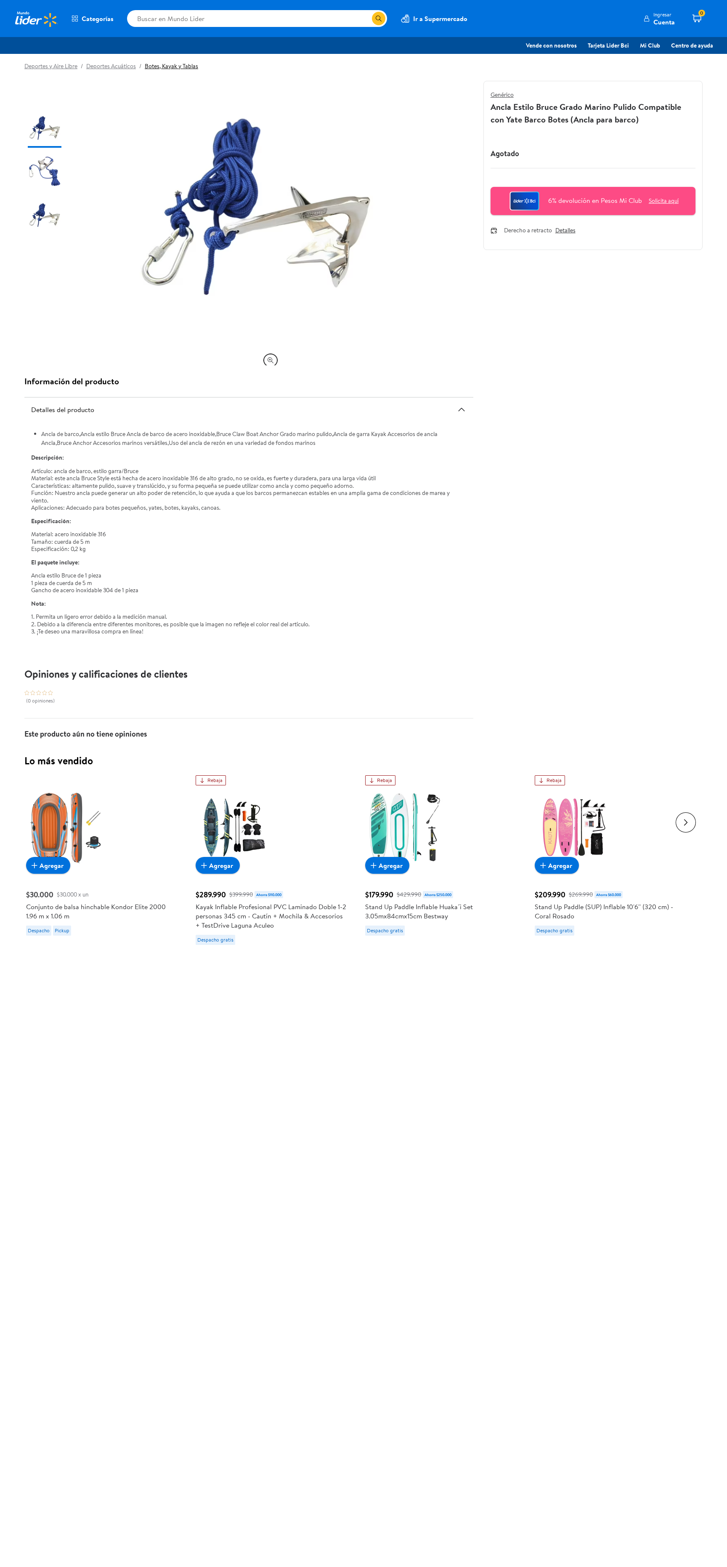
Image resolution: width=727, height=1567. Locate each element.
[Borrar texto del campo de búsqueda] (365, 18)
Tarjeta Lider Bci (608, 45)
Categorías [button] (98, 18)
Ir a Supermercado (440, 18)
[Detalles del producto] (461, 409)
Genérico (502, 94)
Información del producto (71, 381)
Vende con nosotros (551, 45)
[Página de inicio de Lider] (36, 18)
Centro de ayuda (692, 45)
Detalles (565, 230)
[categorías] (378, 18)
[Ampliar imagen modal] (270, 360)
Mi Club (650, 45)
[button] (659, 18)
